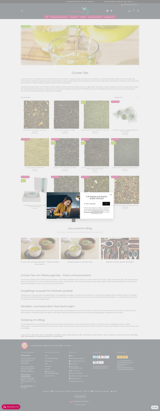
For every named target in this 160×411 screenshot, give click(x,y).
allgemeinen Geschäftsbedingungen (93, 212)
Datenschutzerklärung (98, 210)
